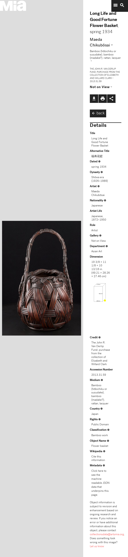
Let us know (97, 546)
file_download (94, 98)
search (122, 5)
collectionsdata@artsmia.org (107, 534)
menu (115, 5)
